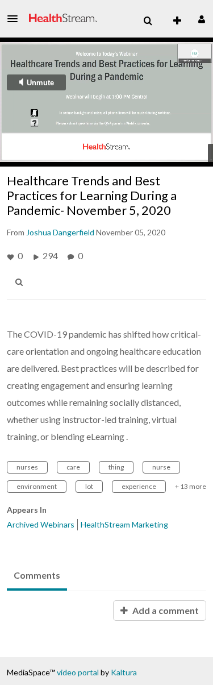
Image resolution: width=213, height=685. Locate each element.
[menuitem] (148, 21)
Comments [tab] (37, 575)
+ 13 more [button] (190, 486)
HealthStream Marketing (124, 524)
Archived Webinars (40, 524)
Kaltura (124, 672)
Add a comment (165, 610)
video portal (78, 672)
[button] (16, 19)
